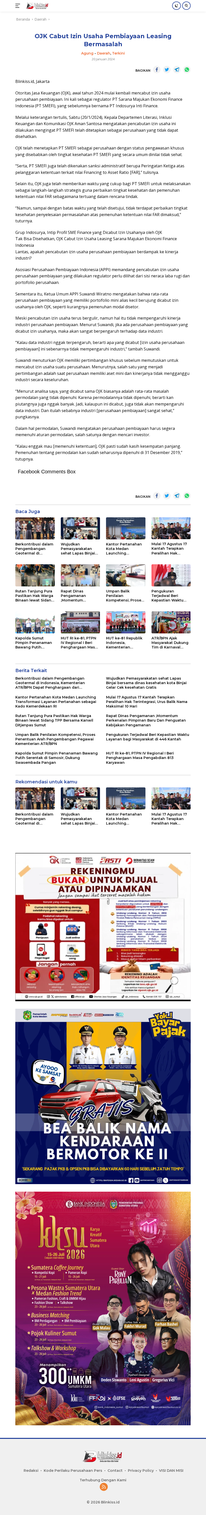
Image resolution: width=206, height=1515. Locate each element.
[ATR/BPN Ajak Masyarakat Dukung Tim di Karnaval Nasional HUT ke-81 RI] (171, 622)
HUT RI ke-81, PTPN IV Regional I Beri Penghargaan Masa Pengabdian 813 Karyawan (79, 643)
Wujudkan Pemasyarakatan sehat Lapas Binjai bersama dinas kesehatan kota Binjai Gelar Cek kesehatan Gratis (78, 549)
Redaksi (31, 1470)
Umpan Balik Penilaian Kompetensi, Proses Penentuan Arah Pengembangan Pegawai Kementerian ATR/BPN (124, 596)
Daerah (103, 53)
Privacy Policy (141, 1470)
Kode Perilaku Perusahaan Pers (73, 1470)
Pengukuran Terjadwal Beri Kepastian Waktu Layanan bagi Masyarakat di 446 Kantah (168, 596)
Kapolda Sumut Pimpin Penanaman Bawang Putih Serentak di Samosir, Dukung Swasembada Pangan (34, 643)
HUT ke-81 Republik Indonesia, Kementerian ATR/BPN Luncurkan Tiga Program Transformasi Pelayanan (125, 643)
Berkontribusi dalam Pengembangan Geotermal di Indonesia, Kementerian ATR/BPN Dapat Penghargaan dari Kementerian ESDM (34, 549)
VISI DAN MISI (171, 1470)
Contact (115, 1470)
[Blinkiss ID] (36, 6)
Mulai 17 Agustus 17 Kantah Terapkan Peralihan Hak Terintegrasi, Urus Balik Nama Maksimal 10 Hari (169, 549)
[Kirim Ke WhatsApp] (187, 69)
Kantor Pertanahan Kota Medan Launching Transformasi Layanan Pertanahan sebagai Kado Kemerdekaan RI (125, 549)
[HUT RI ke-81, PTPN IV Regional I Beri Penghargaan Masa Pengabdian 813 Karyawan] (80, 622)
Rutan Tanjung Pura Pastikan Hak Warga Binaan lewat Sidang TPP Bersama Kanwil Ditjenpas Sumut (34, 596)
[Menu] (18, 6)
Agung (87, 53)
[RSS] (104, 1487)
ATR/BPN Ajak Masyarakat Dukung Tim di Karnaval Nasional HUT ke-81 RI (169, 643)
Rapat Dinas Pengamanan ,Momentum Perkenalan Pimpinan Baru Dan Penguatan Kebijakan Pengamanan (79, 596)
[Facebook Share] (157, 69)
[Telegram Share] (177, 69)
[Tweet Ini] (167, 69)
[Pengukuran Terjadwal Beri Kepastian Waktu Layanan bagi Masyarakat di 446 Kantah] (171, 575)
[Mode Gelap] (176, 6)
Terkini (118, 53)
